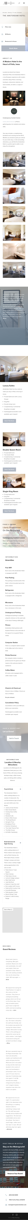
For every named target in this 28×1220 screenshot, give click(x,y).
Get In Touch (14, 738)
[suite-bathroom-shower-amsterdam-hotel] (14, 259)
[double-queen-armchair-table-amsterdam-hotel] (14, 203)
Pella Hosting (15, 1217)
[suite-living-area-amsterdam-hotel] (14, 277)
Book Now (13, 48)
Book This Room (9, 421)
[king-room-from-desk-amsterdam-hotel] (14, 240)
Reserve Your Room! (15, 1174)
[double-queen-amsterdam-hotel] (14, 184)
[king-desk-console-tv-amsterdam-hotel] (14, 222)
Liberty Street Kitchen (9, 121)
